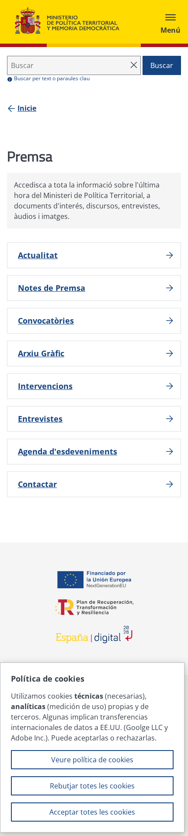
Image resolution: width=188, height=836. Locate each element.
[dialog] (92, 747)
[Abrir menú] (170, 22)
